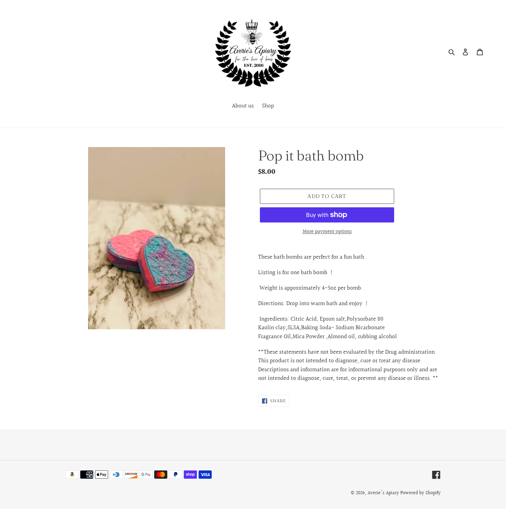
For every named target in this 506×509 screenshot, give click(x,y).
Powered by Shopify (420, 493)
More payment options (327, 232)
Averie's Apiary (383, 493)
